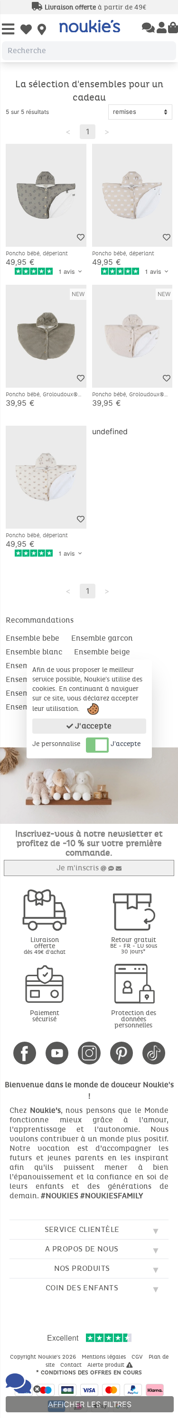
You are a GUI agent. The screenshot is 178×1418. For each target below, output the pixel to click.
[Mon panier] (173, 28)
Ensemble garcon (102, 638)
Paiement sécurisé (44, 1016)
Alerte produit (106, 1365)
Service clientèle (82, 1229)
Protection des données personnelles (133, 1019)
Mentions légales (105, 1356)
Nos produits (82, 1268)
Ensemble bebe (32, 638)
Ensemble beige (102, 651)
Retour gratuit (133, 945)
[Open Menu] (8, 29)
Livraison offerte (45, 945)
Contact (72, 1365)
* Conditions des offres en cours (89, 1372)
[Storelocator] (41, 30)
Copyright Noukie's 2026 (44, 1356)
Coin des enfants (82, 1287)
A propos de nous (81, 1248)
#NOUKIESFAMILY (111, 1195)
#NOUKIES (59, 1195)
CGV (138, 1356)
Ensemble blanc (34, 651)
